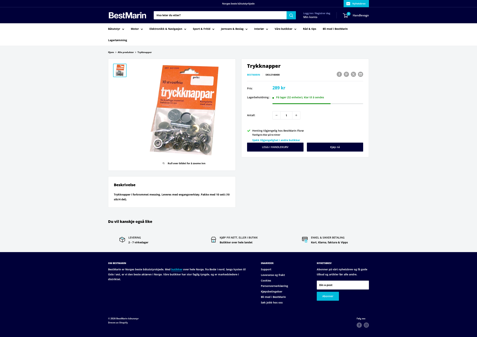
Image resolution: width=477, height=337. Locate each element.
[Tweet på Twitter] (353, 74)
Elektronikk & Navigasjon (165, 29)
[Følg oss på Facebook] (359, 325)
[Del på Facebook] (339, 74)
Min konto (310, 17)
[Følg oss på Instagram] (366, 325)
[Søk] (291, 15)
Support (266, 269)
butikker (176, 269)
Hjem (111, 52)
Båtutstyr (114, 29)
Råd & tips (309, 29)
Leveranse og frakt (273, 275)
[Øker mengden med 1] (296, 115)
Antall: (251, 115)
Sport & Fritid (201, 29)
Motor (135, 29)
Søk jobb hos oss (272, 302)
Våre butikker (283, 29)
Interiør (259, 29)
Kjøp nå (335, 147)
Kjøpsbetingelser (271, 291)
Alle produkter (126, 52)
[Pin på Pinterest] (346, 74)
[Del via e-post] (360, 74)
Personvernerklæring (274, 286)
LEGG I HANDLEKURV (275, 147)
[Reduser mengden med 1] (276, 115)
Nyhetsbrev (359, 3)
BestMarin (253, 74)
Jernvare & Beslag (232, 29)
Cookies (266, 280)
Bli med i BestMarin (335, 29)
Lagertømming (117, 40)
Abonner (327, 296)
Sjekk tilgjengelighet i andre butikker (276, 140)
